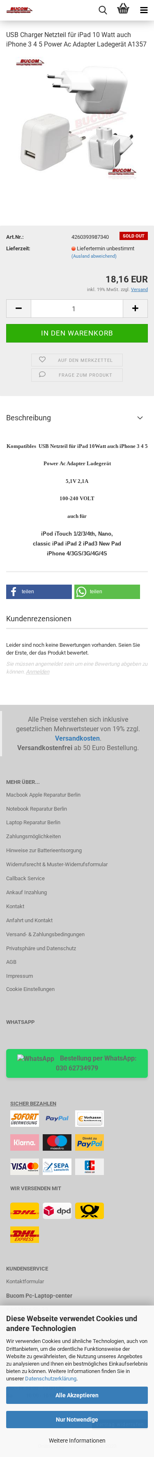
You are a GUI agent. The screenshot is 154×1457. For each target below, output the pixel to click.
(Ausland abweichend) (94, 256)
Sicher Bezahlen (33, 1103)
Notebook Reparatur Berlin (36, 809)
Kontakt (15, 906)
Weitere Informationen (77, 1440)
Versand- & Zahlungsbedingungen (45, 934)
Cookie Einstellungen (30, 989)
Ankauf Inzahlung (26, 892)
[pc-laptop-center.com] (16, 10)
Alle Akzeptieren (77, 1395)
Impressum (19, 976)
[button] (39, 592)
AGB (11, 962)
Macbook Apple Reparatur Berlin (43, 795)
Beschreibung (28, 417)
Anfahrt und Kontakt (29, 920)
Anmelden (37, 672)
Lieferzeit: (18, 248)
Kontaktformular (25, 1281)
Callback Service (25, 878)
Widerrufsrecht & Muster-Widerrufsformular (57, 864)
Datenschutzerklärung (50, 1378)
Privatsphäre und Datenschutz (41, 948)
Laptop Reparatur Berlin (33, 822)
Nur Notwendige (77, 1419)
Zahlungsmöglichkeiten (33, 836)
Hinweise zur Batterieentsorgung (44, 850)
